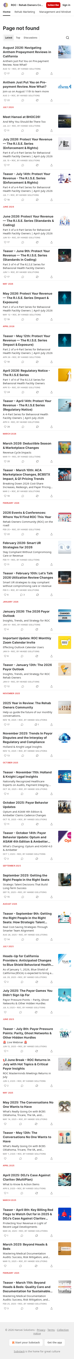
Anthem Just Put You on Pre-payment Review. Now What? (26, 62)
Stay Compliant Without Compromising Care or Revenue (27, 553)
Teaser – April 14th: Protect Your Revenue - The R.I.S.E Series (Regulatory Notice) (27, 405)
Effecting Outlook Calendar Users (23, 647)
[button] (6, 12)
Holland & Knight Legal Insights (22, 746)
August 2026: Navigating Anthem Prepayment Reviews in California (27, 52)
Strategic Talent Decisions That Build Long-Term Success (25, 886)
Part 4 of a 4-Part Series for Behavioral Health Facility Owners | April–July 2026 (28, 154)
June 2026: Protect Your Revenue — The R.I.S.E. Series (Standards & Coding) (28, 221)
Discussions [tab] (30, 37)
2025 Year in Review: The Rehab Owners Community (27, 705)
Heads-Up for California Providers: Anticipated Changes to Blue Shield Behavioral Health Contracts (27, 960)
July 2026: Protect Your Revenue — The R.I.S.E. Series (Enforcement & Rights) (27, 144)
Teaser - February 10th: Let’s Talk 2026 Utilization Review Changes (28, 575)
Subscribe (53, 5)
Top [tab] (18, 37)
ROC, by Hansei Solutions (26, 69)
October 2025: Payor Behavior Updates (25, 805)
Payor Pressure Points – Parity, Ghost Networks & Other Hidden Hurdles (26, 1001)
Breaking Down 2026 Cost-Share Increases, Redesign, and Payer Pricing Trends (26, 485)
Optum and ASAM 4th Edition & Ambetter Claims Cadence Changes (24, 813)
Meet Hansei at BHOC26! (21, 117)
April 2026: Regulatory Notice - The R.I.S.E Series (26, 373)
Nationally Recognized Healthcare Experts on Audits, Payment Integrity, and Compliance (26, 783)
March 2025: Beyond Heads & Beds (25, 1247)
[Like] (5, 1012)
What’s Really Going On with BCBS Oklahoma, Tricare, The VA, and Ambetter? (24, 1113)
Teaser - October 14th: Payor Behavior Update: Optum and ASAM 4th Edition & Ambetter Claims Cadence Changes (25, 837)
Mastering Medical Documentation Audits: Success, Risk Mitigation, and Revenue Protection (25, 1255)
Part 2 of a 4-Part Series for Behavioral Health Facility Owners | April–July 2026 (28, 308)
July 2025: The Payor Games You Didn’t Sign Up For (27, 993)
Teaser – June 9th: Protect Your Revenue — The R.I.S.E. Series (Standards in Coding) (26, 255)
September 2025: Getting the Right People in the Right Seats (26, 877)
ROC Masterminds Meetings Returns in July (27, 1075)
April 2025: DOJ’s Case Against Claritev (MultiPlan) (26, 1177)
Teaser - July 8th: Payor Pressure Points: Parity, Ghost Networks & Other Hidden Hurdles (28, 1033)
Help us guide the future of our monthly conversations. (27, 713)
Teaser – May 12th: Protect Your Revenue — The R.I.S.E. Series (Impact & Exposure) (26, 340)
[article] (37, 61)
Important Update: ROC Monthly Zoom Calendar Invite (27, 640)
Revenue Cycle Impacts (17, 452)
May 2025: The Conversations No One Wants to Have (28, 1105)
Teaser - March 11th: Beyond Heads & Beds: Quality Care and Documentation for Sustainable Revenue (26, 1287)
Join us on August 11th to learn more (26, 91)
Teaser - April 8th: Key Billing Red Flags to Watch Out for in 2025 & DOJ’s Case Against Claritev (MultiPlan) (28, 1214)
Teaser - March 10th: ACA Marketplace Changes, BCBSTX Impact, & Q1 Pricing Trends (26, 474)
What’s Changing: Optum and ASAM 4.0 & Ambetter (27, 848)
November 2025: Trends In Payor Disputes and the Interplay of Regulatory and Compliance (27, 738)
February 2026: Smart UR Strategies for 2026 (22, 545)
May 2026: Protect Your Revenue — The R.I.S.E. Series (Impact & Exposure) (27, 298)
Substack (19, 1351)
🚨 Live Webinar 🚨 (15, 1042)
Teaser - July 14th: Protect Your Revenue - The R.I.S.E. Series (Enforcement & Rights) (26, 178)
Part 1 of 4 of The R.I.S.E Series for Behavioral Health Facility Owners (24, 381)
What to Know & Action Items (21, 1184)
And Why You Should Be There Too (24, 121)
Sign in (66, 5)
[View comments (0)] (22, 73)
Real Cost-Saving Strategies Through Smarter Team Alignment (25, 928)
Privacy (41, 1330)
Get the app (54, 1342)
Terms (51, 1330)
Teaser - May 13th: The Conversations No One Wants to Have (27, 1137)
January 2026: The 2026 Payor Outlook (26, 614)
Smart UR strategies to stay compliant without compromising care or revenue (27, 584)
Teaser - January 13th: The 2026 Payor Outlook (27, 667)
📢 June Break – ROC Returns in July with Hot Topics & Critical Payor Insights (26, 1064)
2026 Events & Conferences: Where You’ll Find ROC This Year (27, 515)
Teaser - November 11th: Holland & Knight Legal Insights (27, 774)
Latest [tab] (8, 37)
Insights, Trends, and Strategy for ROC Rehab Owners (26, 675)
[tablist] (21, 37)
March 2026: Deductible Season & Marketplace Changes (27, 446)
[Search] (67, 37)
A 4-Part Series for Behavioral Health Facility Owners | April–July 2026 (25, 416)
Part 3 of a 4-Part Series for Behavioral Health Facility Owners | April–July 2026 (28, 231)
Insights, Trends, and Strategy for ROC (26, 620)
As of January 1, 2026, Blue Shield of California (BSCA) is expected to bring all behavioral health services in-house (28, 971)
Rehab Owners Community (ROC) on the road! (28, 523)
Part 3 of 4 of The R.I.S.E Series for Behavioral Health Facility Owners (24, 266)
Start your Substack (27, 1342)
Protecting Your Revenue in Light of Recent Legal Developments (25, 1224)
